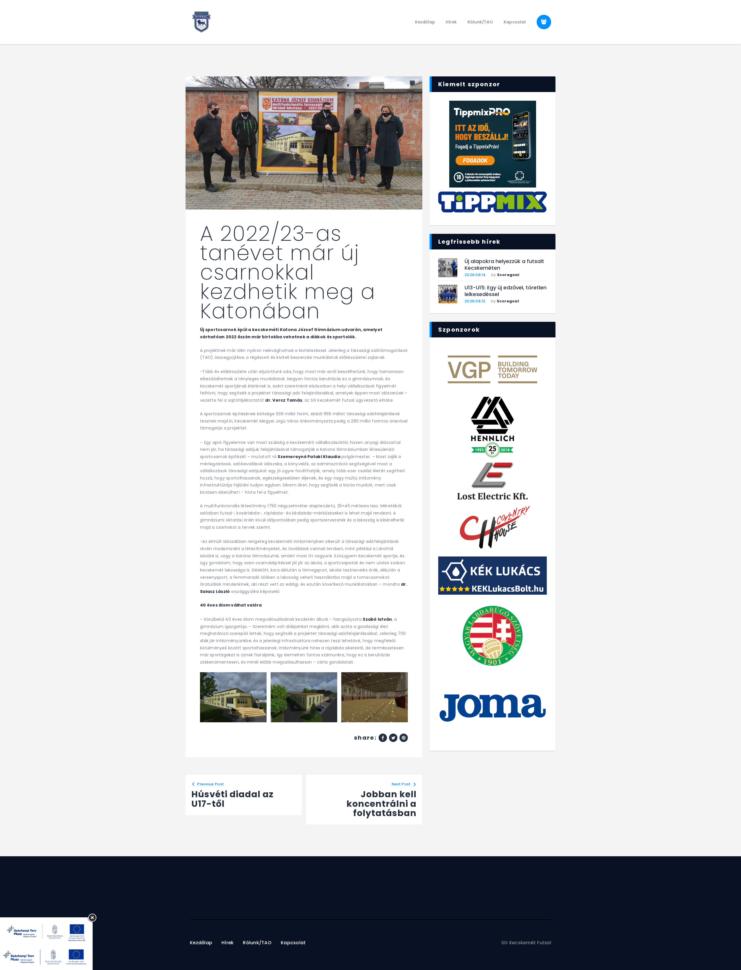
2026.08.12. (475, 301)
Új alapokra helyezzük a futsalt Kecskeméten (504, 264)
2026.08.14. (476, 275)
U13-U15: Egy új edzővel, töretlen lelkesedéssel (505, 290)
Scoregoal (508, 275)
